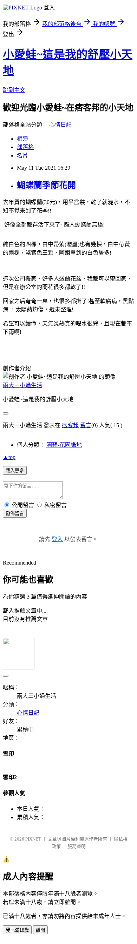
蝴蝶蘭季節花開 (46, 185)
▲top (9, 457)
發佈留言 (15, 513)
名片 (22, 156)
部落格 (25, 147)
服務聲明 (76, 846)
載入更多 (15, 470)
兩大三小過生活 (22, 385)
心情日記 (60, 125)
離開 (40, 930)
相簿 (22, 139)
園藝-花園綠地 (64, 445)
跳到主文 (14, 90)
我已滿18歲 (17, 930)
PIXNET (33, 839)
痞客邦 (70, 425)
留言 (85, 425)
